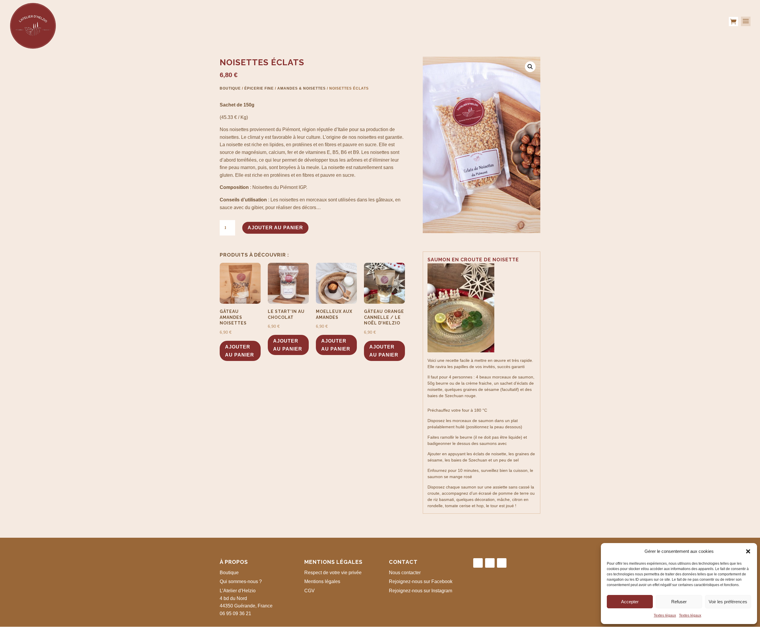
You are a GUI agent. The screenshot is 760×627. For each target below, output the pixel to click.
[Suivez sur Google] (501, 563)
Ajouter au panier (275, 227)
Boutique (230, 88)
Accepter (630, 601)
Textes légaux (665, 615)
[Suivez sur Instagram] (490, 563)
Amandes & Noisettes (301, 88)
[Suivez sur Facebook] (478, 563)
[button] (748, 551)
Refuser (679, 601)
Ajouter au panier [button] (239, 350)
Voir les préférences (728, 601)
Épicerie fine (259, 88)
